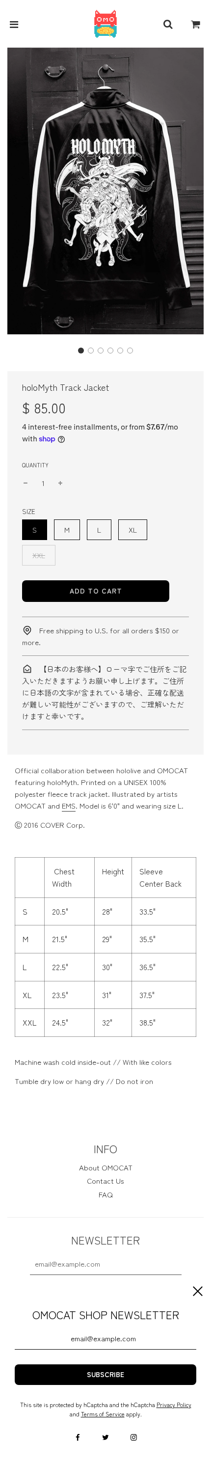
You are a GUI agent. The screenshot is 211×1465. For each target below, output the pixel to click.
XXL (38, 555)
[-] (25, 483)
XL (133, 529)
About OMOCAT (105, 1167)
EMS (69, 805)
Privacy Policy (174, 1404)
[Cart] (196, 24)
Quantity (35, 465)
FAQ (106, 1194)
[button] (81, 350)
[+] (60, 483)
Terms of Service (103, 1414)
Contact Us (105, 1180)
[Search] (168, 24)
